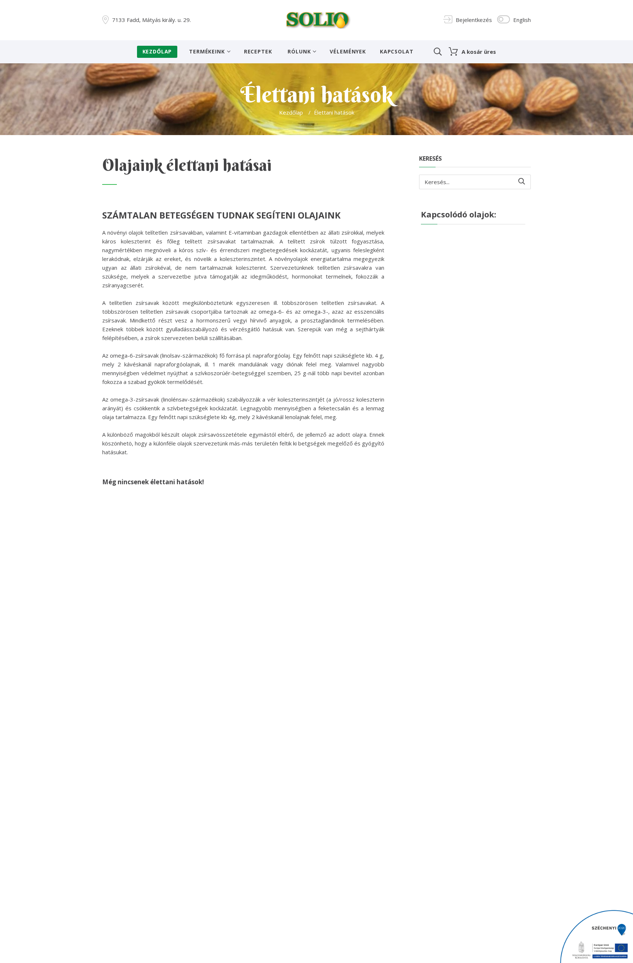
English (522, 19)
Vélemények (348, 51)
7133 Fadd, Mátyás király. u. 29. (151, 19)
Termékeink (207, 51)
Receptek (258, 51)
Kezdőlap (157, 51)
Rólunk (299, 51)
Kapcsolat (397, 51)
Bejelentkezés (474, 19)
